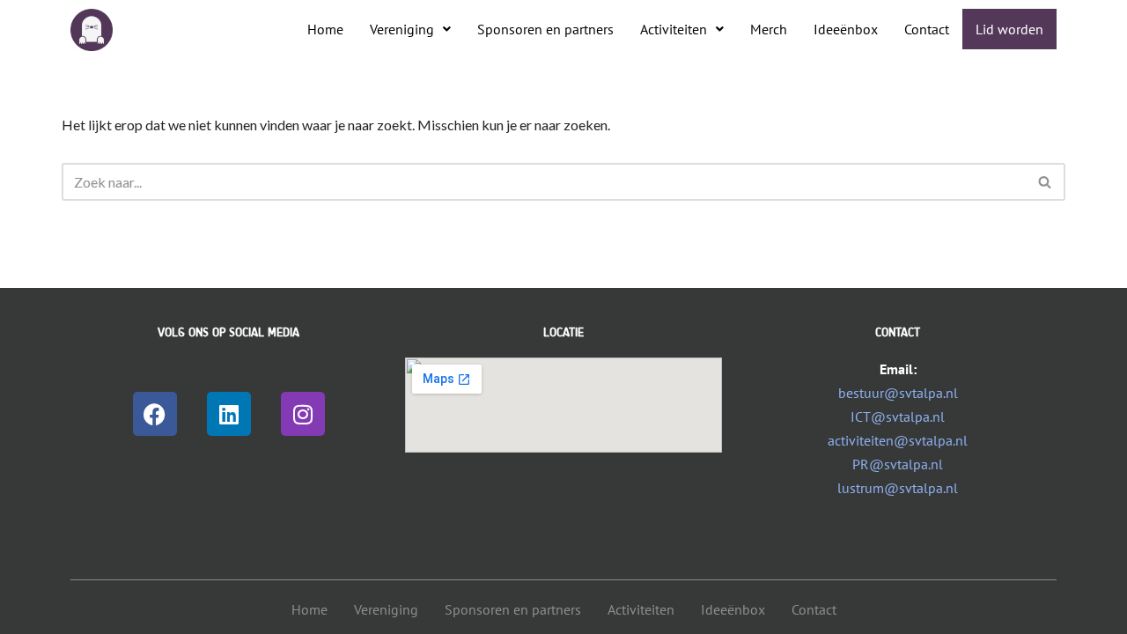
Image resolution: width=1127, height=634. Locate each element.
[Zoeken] (1045, 182)
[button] (410, 29)
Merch (768, 29)
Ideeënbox (846, 29)
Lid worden (1009, 29)
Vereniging (402, 29)
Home (325, 29)
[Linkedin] (229, 414)
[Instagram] (303, 414)
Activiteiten (673, 29)
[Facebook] (155, 414)
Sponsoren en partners (545, 29)
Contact (926, 29)
